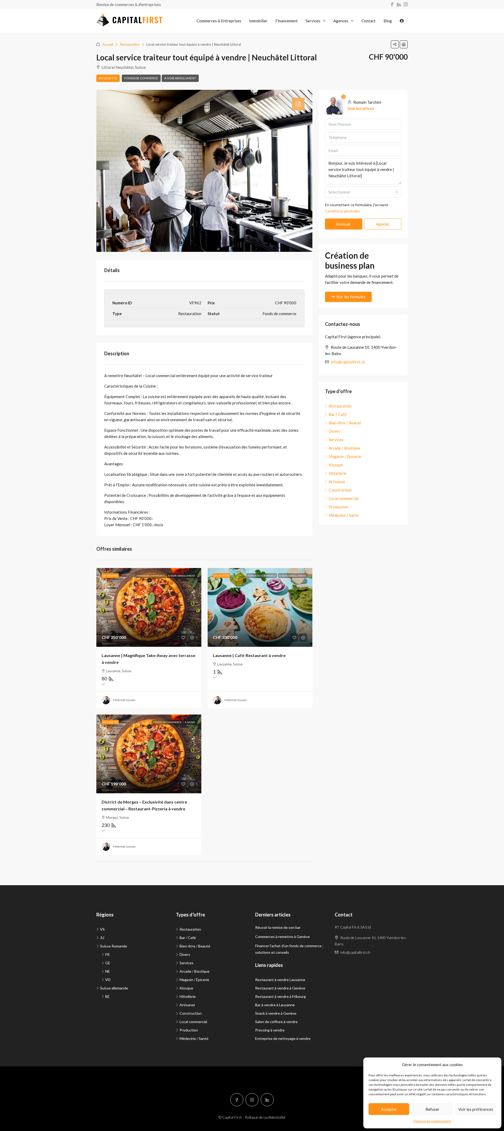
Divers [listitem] (334, 431)
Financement (286, 20)
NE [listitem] (107, 971)
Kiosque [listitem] (336, 464)
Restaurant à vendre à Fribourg (280, 996)
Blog (388, 20)
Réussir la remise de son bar (278, 927)
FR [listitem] (107, 954)
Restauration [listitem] (340, 406)
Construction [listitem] (340, 490)
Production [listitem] (338, 506)
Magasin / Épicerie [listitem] (345, 456)
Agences (340, 20)
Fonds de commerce (141, 78)
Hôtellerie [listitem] (337, 473)
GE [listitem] (107, 963)
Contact (368, 20)
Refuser (432, 1109)
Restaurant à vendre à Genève (280, 988)
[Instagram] (252, 1099)
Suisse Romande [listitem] (113, 946)
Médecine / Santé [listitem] (344, 515)
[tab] (298, 104)
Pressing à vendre (270, 1030)
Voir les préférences (475, 1109)
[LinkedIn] (267, 1099)
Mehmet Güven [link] (124, 700)
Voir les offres (361, 108)
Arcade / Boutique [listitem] (344, 448)
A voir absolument (180, 78)
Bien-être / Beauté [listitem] (345, 422)
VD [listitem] (108, 979)
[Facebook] (236, 1099)
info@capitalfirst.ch (348, 361)
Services (313, 20)
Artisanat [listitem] (337, 481)
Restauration (130, 44)
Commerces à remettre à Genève (282, 936)
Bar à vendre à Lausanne (275, 1005)
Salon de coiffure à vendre (276, 1021)
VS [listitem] (102, 929)
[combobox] (363, 191)
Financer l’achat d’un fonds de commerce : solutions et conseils (289, 949)
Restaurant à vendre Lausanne (280, 979)
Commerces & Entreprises (219, 20)
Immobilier (258, 20)
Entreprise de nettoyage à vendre (283, 1038)
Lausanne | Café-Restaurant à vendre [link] (249, 655)
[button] (395, 44)
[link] (148, 607)
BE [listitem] (107, 996)
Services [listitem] (336, 439)
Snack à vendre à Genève (275, 1013)
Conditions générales (342, 211)
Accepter (389, 1109)
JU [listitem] (102, 937)
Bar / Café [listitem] (337, 414)
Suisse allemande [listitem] (114, 988)
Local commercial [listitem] (344, 498)
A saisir (190, 722)
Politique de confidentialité (432, 1121)
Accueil (107, 44)
